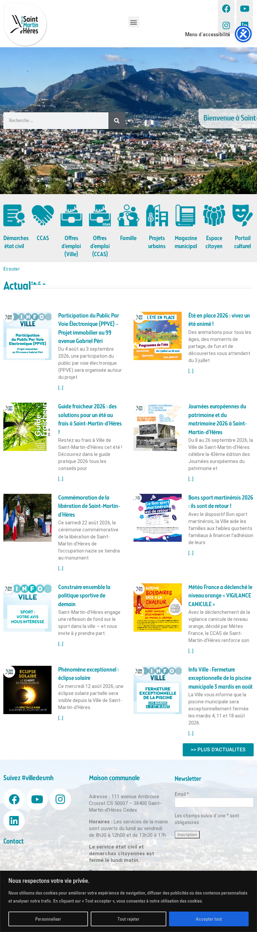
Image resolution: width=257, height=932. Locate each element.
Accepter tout (209, 919)
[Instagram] (226, 25)
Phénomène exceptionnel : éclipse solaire (88, 674)
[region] (128, 901)
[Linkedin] (244, 25)
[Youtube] (244, 8)
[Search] (116, 120)
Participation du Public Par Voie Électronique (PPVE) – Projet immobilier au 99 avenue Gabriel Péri (88, 328)
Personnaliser (48, 919)
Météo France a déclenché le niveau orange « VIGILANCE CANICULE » (220, 595)
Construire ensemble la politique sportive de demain (84, 595)
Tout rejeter (128, 919)
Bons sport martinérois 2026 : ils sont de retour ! (220, 502)
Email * (182, 794)
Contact (13, 841)
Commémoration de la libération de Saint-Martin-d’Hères (89, 506)
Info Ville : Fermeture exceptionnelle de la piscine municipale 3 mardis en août (220, 678)
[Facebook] (226, 8)
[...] (60, 388)
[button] (133, 21)
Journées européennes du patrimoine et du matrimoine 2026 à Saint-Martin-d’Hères (217, 419)
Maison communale (114, 778)
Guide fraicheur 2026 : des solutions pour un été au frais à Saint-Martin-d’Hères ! (90, 419)
